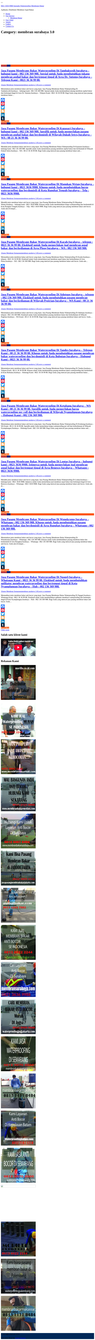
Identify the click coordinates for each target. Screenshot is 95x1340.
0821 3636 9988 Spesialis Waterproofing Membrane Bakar (22, 6)
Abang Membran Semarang (11, 85)
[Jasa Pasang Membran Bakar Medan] (18, 811)
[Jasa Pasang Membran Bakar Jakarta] (18, 885)
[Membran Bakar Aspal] (18, 736)
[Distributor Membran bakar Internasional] (18, 699)
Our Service (10, 16)
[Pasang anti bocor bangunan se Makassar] (18, 1108)
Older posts (5, 630)
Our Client (9, 20)
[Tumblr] (47, 118)
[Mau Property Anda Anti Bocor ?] (18, 1187)
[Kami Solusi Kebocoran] (18, 922)
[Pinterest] (47, 103)
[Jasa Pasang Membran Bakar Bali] (18, 773)
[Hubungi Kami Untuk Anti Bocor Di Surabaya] (18, 848)
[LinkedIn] (47, 115)
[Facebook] (47, 100)
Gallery (8, 24)
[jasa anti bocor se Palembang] (18, 1293)
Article (8, 22)
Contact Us (10, 26)
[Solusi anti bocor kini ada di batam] (18, 1145)
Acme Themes (20, 1338)
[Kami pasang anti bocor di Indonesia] (18, 1256)
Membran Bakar (16, 18)
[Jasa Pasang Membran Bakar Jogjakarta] (18, 1033)
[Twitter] (47, 107)
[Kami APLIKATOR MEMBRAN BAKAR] (18, 959)
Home (8, 14)
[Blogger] (47, 111)
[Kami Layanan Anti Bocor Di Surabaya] (18, 996)
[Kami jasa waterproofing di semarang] (18, 1071)
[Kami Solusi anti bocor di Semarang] (18, 1182)
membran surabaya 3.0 (29, 85)
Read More (5, 121)
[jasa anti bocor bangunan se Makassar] (18, 1330)
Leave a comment (44, 85)
